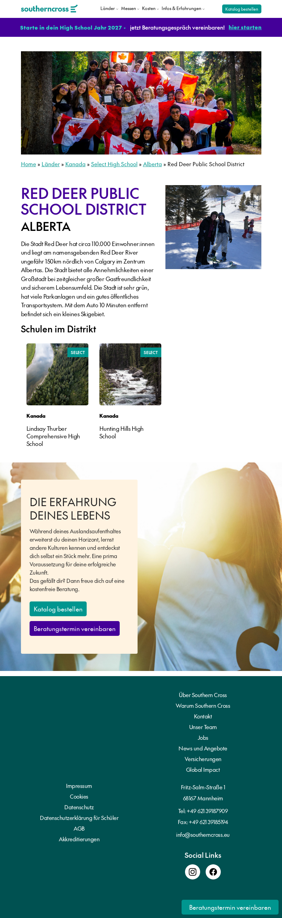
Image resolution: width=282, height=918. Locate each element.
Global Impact (203, 769)
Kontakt (203, 716)
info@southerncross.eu (203, 834)
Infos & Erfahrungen (181, 8)
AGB (79, 828)
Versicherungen (203, 758)
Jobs (203, 737)
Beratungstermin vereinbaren (75, 628)
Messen (128, 8)
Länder (107, 8)
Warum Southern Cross (203, 705)
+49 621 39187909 (207, 810)
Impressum (79, 785)
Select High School (114, 164)
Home (28, 164)
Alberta (152, 164)
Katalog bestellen (241, 9)
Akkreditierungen (79, 839)
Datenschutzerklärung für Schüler (79, 817)
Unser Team (203, 726)
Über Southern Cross (203, 694)
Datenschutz (79, 807)
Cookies (79, 796)
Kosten (148, 8)
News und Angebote (202, 748)
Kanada (75, 164)
